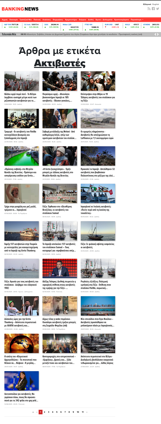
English (155, 4)
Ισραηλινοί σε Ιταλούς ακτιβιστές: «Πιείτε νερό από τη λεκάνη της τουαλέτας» (96, 210)
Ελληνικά (147, 4)
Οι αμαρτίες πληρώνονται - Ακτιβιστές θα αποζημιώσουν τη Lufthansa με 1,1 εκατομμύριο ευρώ (97, 135)
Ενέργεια (82, 20)
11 (83, 412)
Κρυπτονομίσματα (121, 20)
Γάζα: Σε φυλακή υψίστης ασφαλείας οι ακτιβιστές (97, 246)
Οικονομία (13, 20)
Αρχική (4, 20)
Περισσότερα (136, 20)
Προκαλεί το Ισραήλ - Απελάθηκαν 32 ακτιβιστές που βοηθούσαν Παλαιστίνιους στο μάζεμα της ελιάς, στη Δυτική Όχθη (98, 172)
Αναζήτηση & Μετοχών (158, 20)
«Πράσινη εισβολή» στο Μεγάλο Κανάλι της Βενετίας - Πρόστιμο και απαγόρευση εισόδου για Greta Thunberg (20, 172)
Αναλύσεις (47, 20)
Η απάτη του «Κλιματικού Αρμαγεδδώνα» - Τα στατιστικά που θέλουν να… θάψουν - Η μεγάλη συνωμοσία (20, 360)
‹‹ (33, 412)
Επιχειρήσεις (58, 20)
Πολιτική (37, 20)
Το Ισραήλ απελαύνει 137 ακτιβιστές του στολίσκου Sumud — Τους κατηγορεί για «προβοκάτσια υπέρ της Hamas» (59, 247)
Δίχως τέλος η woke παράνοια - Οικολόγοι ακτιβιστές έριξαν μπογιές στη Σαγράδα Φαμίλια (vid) (59, 322)
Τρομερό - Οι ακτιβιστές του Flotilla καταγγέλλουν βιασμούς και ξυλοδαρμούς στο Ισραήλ (20, 135)
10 (78, 412)
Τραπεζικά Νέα (26, 20)
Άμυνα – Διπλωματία (104, 20)
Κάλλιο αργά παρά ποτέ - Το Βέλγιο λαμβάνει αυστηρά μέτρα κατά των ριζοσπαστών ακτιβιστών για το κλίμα (20, 98)
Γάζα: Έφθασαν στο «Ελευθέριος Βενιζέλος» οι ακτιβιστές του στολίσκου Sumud (57, 210)
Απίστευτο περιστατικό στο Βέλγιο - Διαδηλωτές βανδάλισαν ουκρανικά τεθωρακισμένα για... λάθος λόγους (97, 360)
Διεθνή (91, 20)
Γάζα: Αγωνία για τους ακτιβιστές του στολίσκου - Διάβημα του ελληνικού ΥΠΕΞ (21, 285)
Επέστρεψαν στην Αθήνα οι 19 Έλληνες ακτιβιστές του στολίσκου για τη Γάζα (98, 98)
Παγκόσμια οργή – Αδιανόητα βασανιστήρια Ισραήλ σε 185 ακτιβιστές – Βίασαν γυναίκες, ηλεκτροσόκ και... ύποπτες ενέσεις (58, 98)
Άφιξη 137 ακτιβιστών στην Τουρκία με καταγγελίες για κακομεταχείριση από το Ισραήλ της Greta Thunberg (21, 247)
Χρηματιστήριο (71, 20)
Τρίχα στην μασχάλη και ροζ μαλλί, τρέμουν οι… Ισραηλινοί (20, 208)
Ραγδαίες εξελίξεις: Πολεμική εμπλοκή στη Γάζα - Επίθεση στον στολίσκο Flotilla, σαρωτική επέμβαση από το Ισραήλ (96, 285)
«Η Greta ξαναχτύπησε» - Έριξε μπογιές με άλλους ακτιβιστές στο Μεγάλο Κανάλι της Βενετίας (58, 172)
